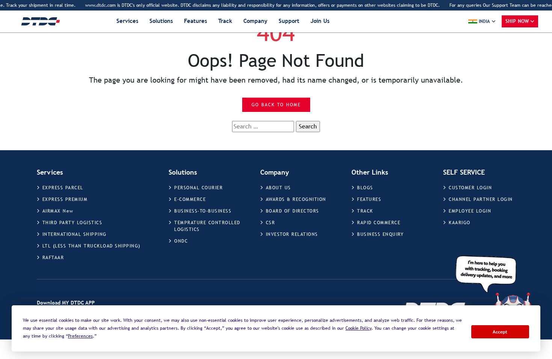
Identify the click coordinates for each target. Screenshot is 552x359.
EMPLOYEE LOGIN (470, 211)
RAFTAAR (53, 257)
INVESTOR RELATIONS (292, 234)
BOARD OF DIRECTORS (292, 211)
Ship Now (517, 21)
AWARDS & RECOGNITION (296, 199)
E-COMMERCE (190, 199)
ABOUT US (278, 187)
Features (195, 21)
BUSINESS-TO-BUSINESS (202, 211)
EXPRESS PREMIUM (65, 199)
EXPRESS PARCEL (62, 187)
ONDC (181, 241)
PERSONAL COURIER (198, 187)
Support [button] (289, 21)
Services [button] (127, 21)
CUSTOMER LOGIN (470, 187)
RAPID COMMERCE (378, 222)
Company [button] (255, 21)
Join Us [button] (320, 21)
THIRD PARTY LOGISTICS (72, 222)
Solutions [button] (161, 21)
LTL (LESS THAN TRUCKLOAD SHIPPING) (91, 246)
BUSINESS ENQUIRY (380, 234)
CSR (270, 222)
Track (225, 21)
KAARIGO (460, 222)
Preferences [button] (80, 336)
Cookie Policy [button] (358, 328)
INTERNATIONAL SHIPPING (74, 234)
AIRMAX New (58, 211)
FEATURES (369, 199)
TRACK (365, 211)
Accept (500, 332)
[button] (482, 21)
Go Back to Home (276, 104)
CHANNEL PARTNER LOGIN (481, 199)
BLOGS (365, 187)
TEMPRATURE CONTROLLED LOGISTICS (207, 226)
